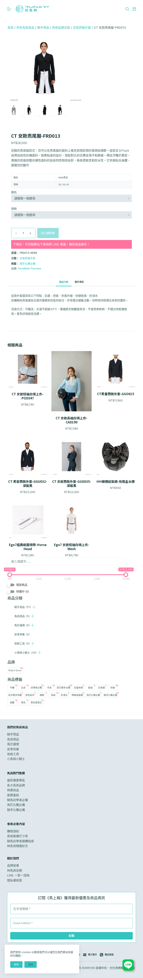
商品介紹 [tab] (63, 282)
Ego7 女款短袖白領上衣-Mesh (71, 547)
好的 (16, 964)
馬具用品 (22, 616)
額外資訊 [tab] (79, 282)
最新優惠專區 (16, 780)
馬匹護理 (22, 625)
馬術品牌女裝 (61, 27)
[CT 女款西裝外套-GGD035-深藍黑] (71, 456)
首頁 (10, 27)
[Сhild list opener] (34, 607)
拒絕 (30, 964)
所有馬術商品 (25, 27)
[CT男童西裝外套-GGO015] (115, 369)
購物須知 (13, 831)
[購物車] (134, 9)
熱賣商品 (13, 790)
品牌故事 (13, 865)
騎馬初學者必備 (17, 800)
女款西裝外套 (82, 27)
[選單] (9, 9)
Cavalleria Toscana (29, 268)
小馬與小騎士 (25, 652)
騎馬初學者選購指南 (20, 841)
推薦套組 (13, 795)
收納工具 (22, 643)
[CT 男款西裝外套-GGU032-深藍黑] (27, 456)
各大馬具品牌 (16, 785)
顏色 (14, 192)
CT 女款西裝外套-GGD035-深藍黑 (71, 483)
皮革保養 (22, 634)
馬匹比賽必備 (16, 805)
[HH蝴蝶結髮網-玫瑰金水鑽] (115, 456)
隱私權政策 (14, 880)
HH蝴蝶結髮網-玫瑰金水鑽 (115, 481)
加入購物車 (48, 233)
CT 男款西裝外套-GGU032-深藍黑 (27, 483)
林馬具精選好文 (17, 846)
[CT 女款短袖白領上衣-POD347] (27, 369)
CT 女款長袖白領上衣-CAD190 (71, 420)
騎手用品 (22, 607)
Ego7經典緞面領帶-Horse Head (28, 547)
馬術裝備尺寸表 (17, 836)
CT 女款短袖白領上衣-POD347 (27, 396)
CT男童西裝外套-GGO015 (115, 394)
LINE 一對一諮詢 (18, 875)
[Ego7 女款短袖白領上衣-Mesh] (71, 520)
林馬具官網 (14, 870)
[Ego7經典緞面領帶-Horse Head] (27, 520)
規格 (14, 208)
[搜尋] (127, 9)
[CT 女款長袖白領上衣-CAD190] (71, 381)
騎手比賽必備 (27, 263)
